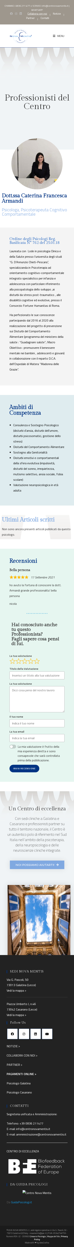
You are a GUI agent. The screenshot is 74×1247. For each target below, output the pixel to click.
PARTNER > (14, 1064)
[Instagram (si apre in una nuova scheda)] (16, 13)
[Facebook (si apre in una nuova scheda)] (11, 13)
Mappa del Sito (53, 1236)
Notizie (57, 13)
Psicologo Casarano (19, 1092)
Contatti (45, 18)
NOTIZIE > (13, 1046)
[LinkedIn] (35, 1034)
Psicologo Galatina (19, 1083)
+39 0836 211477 (31, 1123)
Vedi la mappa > (16, 990)
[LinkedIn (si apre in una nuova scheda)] (20, 13)
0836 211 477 (23, 6)
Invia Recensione (24, 768)
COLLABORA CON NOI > (22, 1055)
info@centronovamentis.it (55, 6)
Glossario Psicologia (37, 1236)
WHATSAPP (37, 10)
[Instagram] (24, 1034)
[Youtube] (47, 1034)
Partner (30, 18)
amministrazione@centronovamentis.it (41, 1134)
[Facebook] (12, 1034)
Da (19, 1202)
